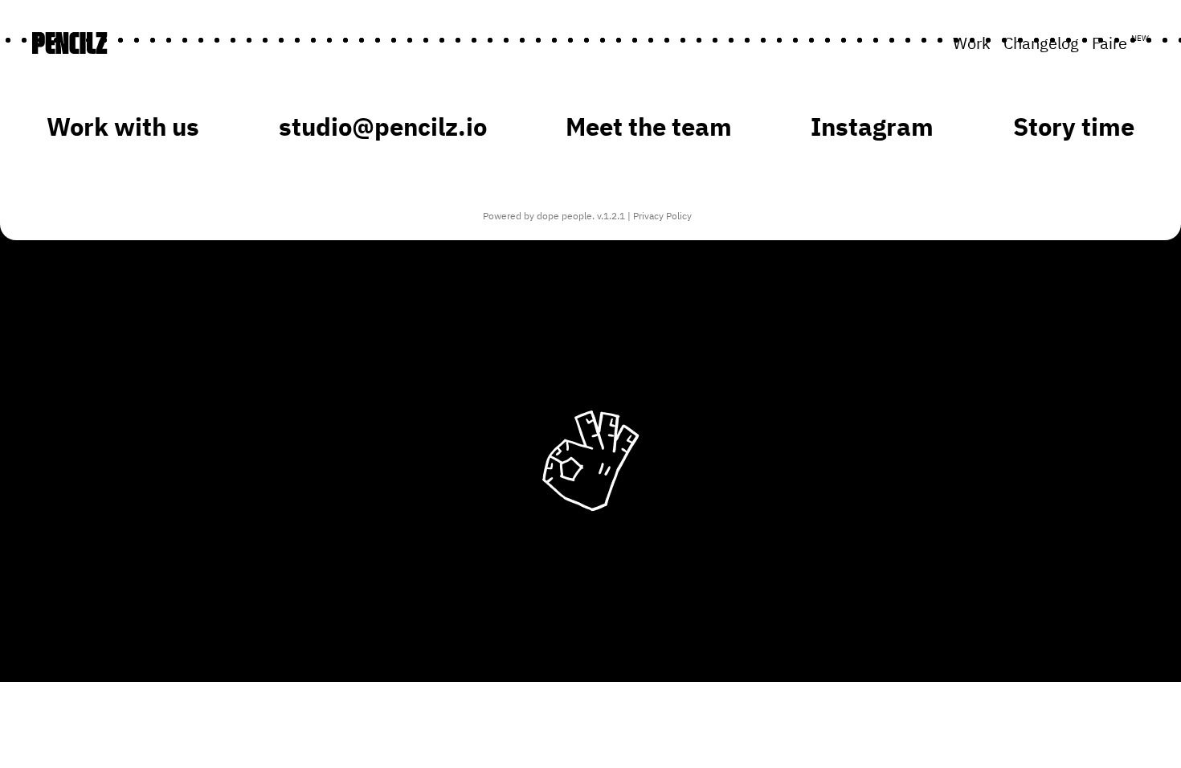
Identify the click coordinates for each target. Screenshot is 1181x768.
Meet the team (649, 126)
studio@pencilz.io (383, 126)
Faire (1120, 43)
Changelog (1041, 43)
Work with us (123, 126)
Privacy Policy (662, 216)
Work (972, 43)
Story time (1073, 126)
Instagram (872, 126)
